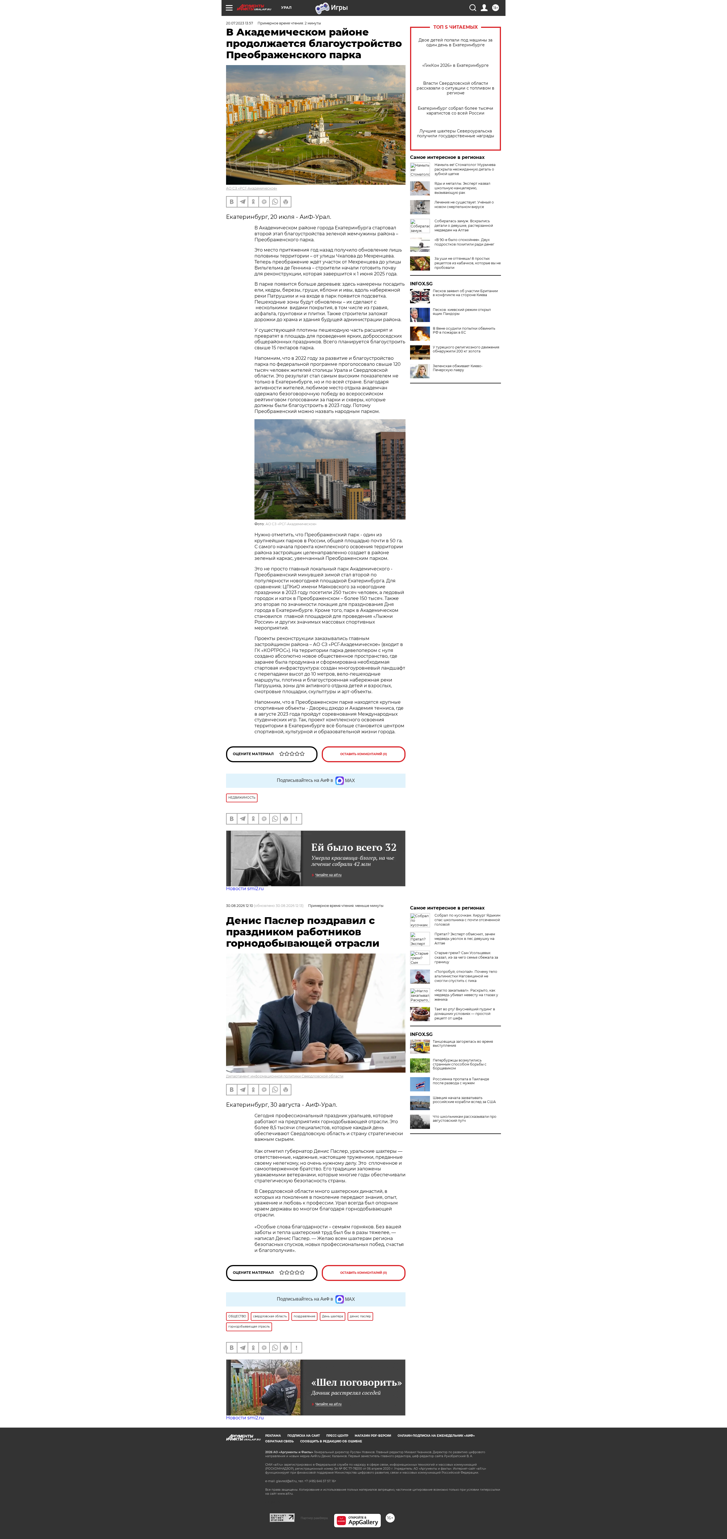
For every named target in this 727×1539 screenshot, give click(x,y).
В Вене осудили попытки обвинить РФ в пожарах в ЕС (464, 331)
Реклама (273, 1436)
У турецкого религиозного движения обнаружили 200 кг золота (466, 349)
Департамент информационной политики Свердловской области (284, 1076)
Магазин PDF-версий (373, 1436)
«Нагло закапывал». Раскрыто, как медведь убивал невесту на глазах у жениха (466, 995)
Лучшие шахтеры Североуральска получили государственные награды (455, 133)
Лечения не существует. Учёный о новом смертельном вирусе (464, 204)
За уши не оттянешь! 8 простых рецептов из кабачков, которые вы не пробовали (467, 263)
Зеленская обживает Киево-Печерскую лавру (458, 368)
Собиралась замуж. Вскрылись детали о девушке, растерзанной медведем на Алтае (463, 225)
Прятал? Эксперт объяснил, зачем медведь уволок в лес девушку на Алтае (464, 938)
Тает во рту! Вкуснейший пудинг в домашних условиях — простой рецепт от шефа (464, 1013)
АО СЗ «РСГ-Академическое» (251, 188)
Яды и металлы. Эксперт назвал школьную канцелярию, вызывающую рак (462, 188)
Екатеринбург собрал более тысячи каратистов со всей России (455, 111)
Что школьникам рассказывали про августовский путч (464, 1119)
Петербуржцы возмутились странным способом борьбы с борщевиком (459, 1064)
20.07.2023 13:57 (239, 23)
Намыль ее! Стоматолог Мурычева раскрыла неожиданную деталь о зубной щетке (465, 169)
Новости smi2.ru (245, 888)
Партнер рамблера (314, 1518)
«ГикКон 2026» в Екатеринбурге (455, 65)
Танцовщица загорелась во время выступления (463, 1044)
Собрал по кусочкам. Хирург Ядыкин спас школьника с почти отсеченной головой (467, 920)
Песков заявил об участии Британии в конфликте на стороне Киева (465, 293)
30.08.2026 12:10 (239, 906)
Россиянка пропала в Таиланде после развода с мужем (461, 1081)
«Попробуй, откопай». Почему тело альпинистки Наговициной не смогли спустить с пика (465, 976)
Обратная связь (279, 1441)
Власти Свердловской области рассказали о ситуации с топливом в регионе (455, 88)
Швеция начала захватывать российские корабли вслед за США (464, 1100)
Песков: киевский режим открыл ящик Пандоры (462, 312)
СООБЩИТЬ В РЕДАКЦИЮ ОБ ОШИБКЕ (331, 1441)
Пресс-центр (337, 1436)
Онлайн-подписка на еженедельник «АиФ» (436, 1436)
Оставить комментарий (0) (363, 754)
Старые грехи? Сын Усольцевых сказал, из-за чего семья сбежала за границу (466, 957)
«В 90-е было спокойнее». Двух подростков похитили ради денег (464, 242)
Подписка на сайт (303, 1436)
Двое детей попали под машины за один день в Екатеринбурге (455, 42)
